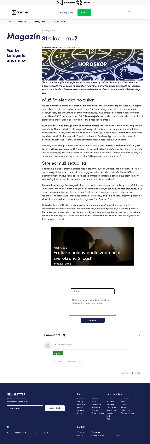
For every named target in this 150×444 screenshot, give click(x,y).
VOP (123, 401)
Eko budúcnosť (127, 413)
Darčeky (124, 404)
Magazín (22, 21)
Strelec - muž (59, 21)
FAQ (108, 416)
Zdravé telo (97, 410)
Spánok (80, 410)
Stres (79, 413)
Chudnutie (96, 404)
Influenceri (125, 410)
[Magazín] (21, 12)
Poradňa (110, 401)
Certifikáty (111, 407)
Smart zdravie (98, 413)
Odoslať (93, 320)
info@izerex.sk (70, 2)
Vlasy (94, 401)
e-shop (84, 12)
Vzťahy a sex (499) (17, 60)
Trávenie (96, 407)
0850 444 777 (97, 432)
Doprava (125, 399)
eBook (124, 407)
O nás (109, 399)
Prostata (81, 404)
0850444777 (89, 2)
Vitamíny (95, 399)
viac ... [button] (118, 435)
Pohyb (80, 407)
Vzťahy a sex (39, 21)
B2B (108, 419)
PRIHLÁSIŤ (54, 408)
